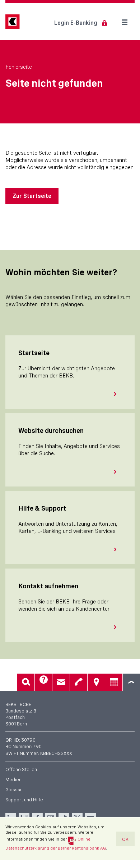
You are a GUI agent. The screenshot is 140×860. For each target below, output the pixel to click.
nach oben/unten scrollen (131, 682)
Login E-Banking (75, 22)
